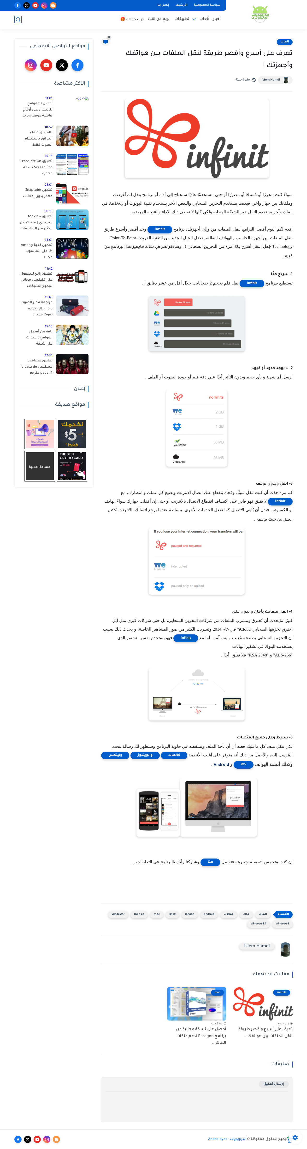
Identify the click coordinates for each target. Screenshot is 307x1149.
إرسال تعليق (274, 1084)
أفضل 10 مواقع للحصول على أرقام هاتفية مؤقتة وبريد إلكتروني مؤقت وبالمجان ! (38, 111)
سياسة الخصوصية (207, 5)
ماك (246, 914)
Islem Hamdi (271, 80)
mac (157, 914)
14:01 (49, 240)
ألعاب (204, 19)
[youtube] (35, 5)
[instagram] (44, 5)
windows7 (118, 914)
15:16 (49, 156)
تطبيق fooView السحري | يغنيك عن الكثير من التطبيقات (36, 223)
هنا (210, 862)
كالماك (174, 755)
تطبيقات (181, 19)
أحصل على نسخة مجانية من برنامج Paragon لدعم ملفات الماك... (201, 1036)
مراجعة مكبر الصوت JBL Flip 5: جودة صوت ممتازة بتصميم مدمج (37, 310)
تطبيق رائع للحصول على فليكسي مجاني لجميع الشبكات (36, 280)
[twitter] (26, 5)
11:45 (49, 297)
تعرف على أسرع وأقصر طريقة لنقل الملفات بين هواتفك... (265, 1033)
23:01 (49, 185)
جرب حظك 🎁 (132, 20)
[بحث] (18, 19)
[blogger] (53, 5)
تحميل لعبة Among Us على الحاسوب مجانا (37, 252)
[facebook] (17, 5)
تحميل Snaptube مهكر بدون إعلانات (38, 193)
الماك (284, 42)
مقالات (229, 914)
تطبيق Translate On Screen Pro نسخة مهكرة (36, 168)
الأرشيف (181, 5)
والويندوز (145, 755)
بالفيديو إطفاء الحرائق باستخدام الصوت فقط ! (39, 139)
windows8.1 (258, 924)
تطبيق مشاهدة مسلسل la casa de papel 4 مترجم (37, 367)
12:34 (49, 356)
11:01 (49, 98)
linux (172, 914)
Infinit (160, 230)
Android (221, 765)
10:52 (49, 127)
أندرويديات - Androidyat (227, 1139)
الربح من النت (159, 19)
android (209, 914)
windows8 (282, 924)
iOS (243, 765)
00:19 (48, 211)
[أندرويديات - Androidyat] (260, 14)
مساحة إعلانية (40, 467)
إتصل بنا (163, 5)
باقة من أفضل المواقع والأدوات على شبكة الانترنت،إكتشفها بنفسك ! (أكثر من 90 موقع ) (38, 339)
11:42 (49, 269)
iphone (189, 914)
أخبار (217, 19)
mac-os (139, 914)
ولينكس (115, 755)
